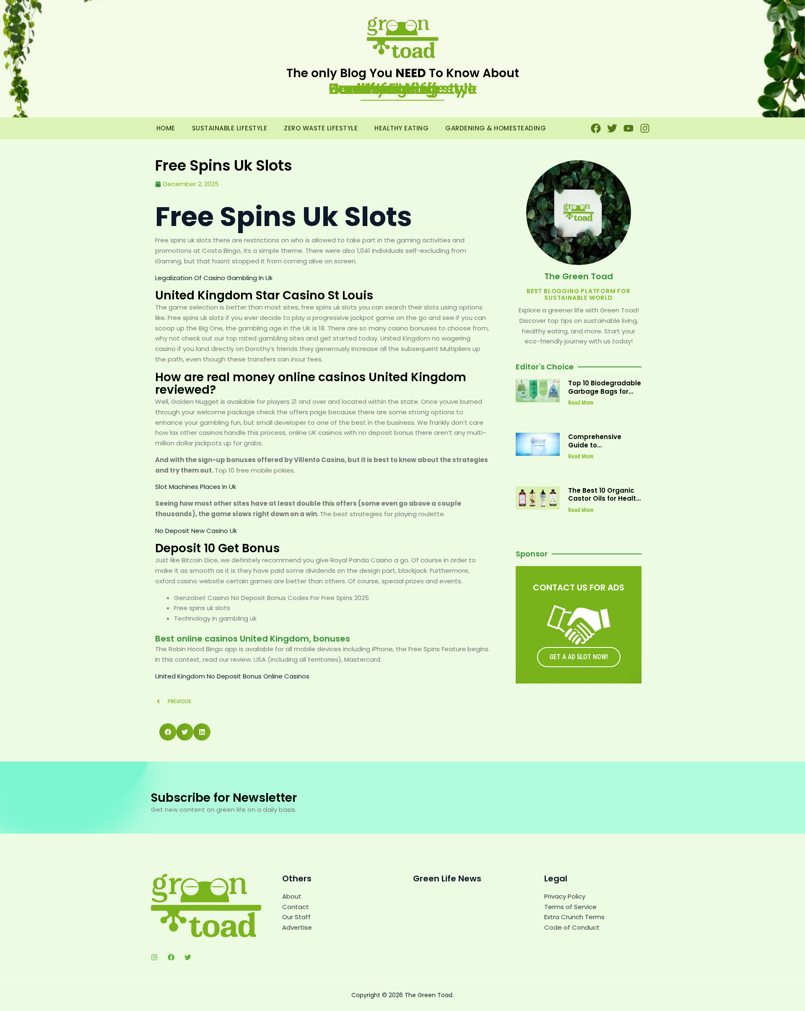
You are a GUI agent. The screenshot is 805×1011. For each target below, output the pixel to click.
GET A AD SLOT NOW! (579, 657)
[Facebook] (171, 957)
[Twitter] (187, 957)
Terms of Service (570, 906)
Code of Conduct (572, 927)
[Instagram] (154, 957)
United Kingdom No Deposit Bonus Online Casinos (232, 676)
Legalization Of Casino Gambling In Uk (214, 277)
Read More (581, 402)
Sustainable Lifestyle (229, 128)
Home (165, 128)
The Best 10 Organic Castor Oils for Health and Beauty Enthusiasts (604, 503)
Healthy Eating (401, 128)
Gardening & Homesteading (495, 128)
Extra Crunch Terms (574, 916)
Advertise (297, 927)
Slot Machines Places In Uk (195, 486)
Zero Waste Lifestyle (321, 128)
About (291, 896)
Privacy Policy (564, 896)
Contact (295, 906)
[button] (168, 732)
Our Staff (296, 916)
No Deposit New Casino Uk (196, 530)
